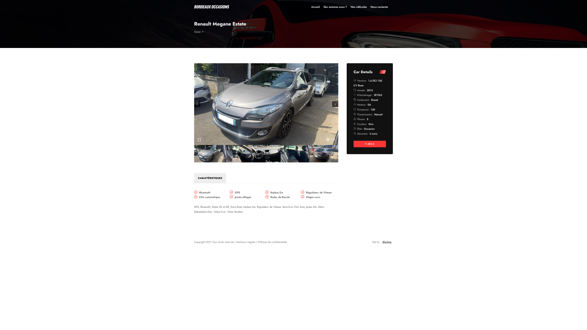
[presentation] (197, 104)
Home (197, 31)
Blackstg (387, 242)
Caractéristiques (210, 178)
